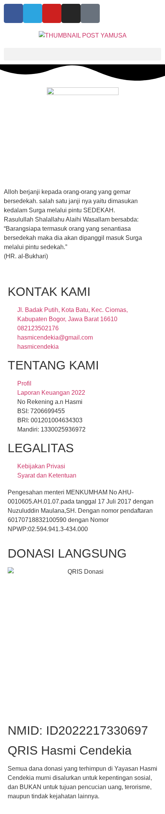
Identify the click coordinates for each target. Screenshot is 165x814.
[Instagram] (71, 13)
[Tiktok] (90, 13)
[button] (82, 54)
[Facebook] (13, 13)
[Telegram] (32, 13)
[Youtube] (51, 13)
